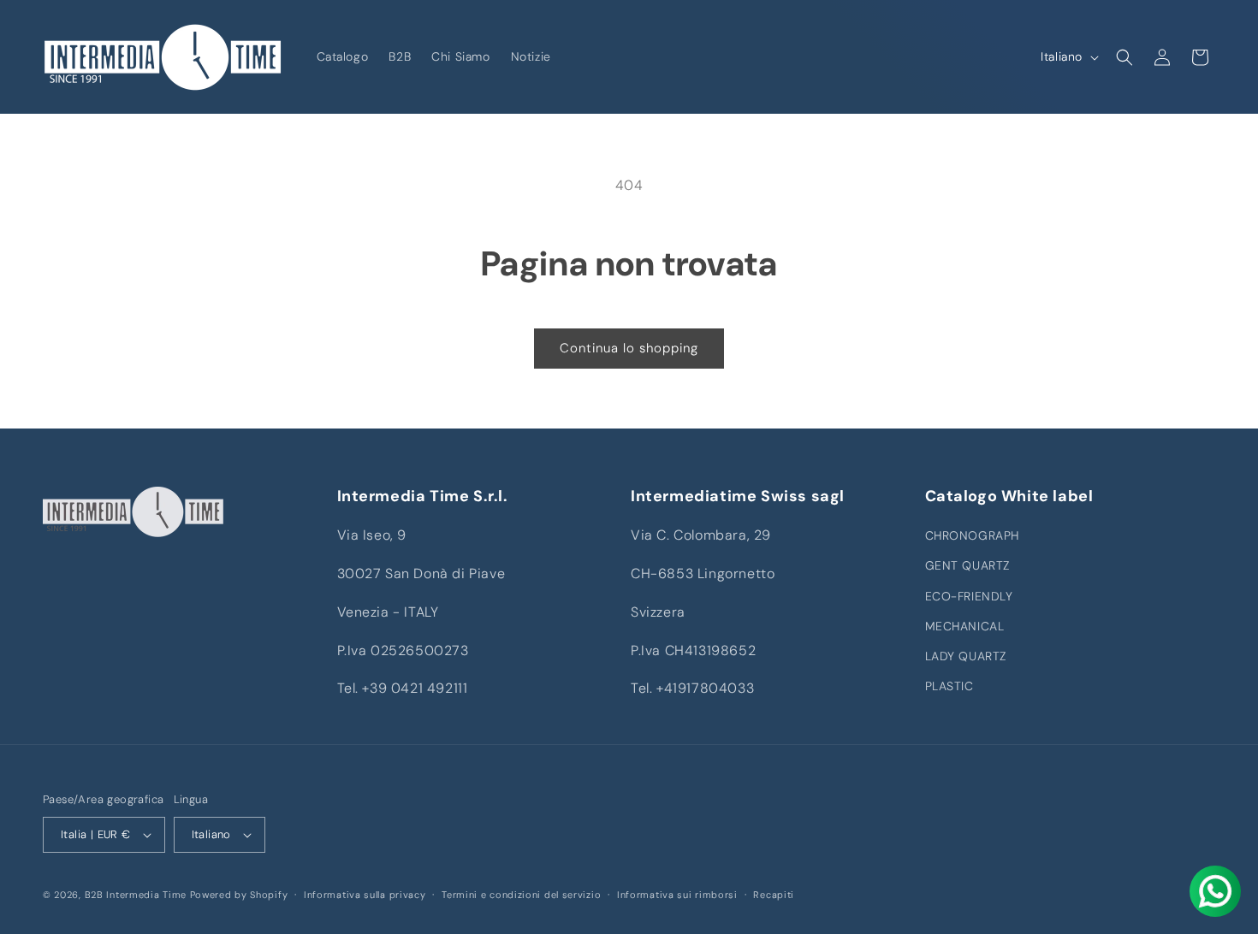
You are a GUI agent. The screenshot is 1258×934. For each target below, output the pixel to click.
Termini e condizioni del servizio (521, 895)
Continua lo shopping (629, 348)
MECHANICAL (965, 626)
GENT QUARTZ (968, 565)
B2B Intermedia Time (136, 895)
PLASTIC (949, 686)
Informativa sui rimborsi (677, 895)
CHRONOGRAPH (972, 535)
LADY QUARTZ (966, 656)
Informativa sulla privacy (365, 895)
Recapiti (773, 895)
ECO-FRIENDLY (969, 596)
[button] (1124, 57)
